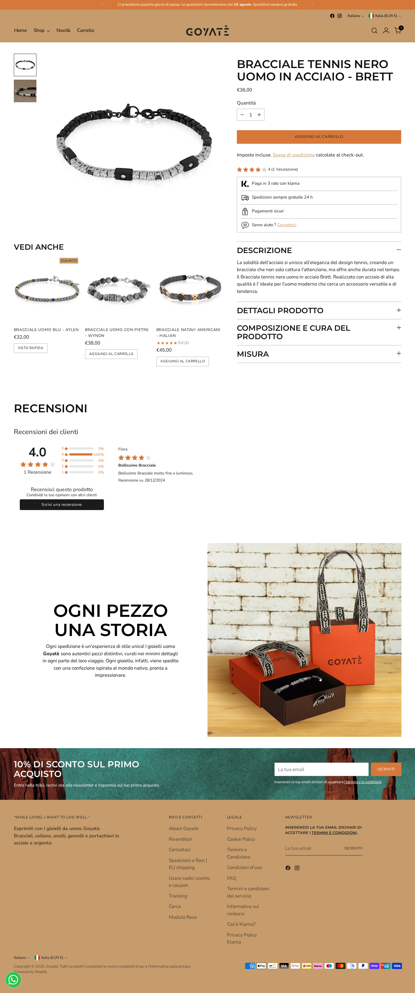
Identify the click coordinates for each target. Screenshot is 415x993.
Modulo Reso (183, 917)
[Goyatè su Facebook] (332, 15)
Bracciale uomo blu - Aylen (46, 329)
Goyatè (52, 966)
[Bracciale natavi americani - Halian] (189, 289)
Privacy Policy (242, 828)
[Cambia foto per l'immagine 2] (25, 91)
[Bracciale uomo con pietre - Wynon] (118, 289)
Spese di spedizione (294, 155)
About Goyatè (183, 828)
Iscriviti (353, 848)
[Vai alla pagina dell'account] (386, 30)
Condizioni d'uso (244, 867)
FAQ (231, 878)
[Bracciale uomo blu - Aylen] (47, 289)
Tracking (178, 896)
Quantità (246, 103)
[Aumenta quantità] (259, 115)
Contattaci (286, 225)
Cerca (175, 906)
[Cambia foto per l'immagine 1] (25, 65)
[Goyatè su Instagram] (339, 15)
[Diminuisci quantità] (242, 115)
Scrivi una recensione (62, 504)
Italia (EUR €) (386, 15)
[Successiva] (312, 5)
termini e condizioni (334, 833)
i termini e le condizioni (362, 782)
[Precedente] (102, 5)
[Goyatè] (207, 30)
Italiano (354, 15)
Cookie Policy (241, 839)
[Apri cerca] (374, 30)
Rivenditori (180, 839)
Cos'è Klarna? (241, 924)
